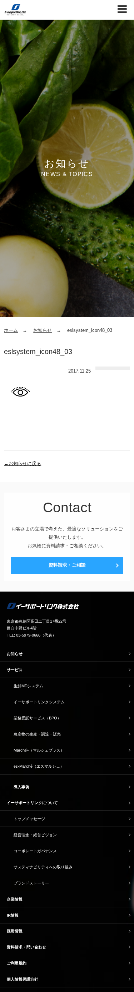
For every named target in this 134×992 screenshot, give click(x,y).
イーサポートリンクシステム (39, 702)
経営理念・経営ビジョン (35, 835)
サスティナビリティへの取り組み (43, 867)
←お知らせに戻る (22, 463)
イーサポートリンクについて (32, 803)
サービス (15, 670)
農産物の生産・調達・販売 (37, 734)
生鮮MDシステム (28, 686)
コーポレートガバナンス (35, 851)
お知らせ (42, 330)
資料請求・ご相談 (67, 565)
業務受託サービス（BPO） (37, 718)
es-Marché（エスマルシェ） (39, 766)
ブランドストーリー (31, 883)
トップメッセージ (29, 819)
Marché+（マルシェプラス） (39, 750)
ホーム (11, 330)
